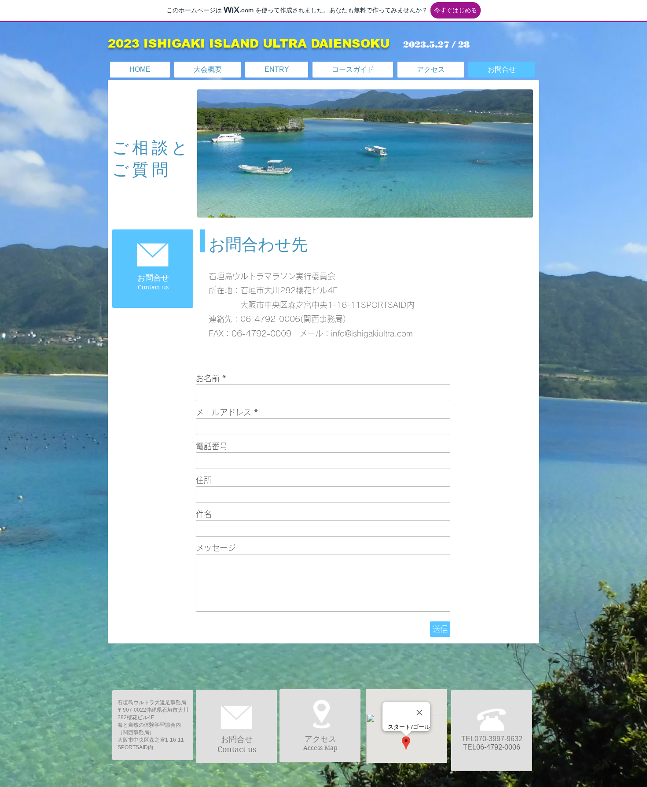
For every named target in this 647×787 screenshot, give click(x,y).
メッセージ (215, 548)
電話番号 (212, 446)
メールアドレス (223, 412)
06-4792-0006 (498, 747)
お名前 (208, 378)
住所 (204, 480)
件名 (204, 514)
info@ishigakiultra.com (372, 333)
